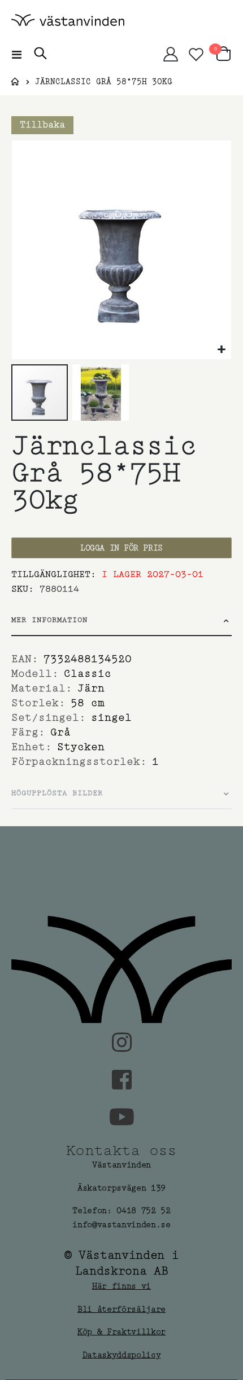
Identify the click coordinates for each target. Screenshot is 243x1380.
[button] (221, 349)
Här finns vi (121, 1286)
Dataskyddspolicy (122, 1355)
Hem (15, 82)
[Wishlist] (196, 54)
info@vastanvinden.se (121, 1224)
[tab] (121, 621)
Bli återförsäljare (121, 1309)
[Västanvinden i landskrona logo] (67, 20)
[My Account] (170, 54)
